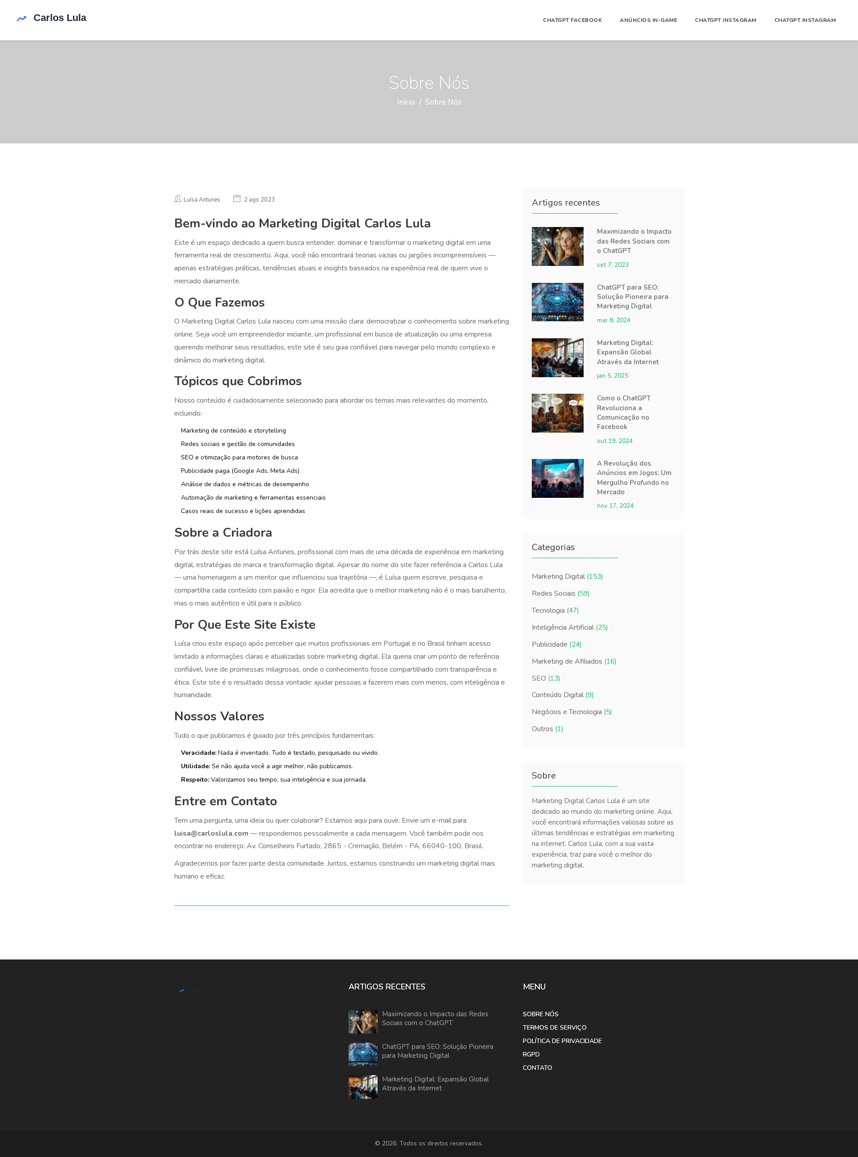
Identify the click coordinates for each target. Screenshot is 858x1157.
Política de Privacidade (562, 1041)
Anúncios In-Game (648, 20)
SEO (546, 678)
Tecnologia (555, 610)
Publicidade (557, 644)
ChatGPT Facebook (572, 20)
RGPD (531, 1054)
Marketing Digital (567, 576)
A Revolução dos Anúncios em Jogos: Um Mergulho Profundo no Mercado (634, 477)
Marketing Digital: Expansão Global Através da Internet (628, 352)
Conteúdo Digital (563, 695)
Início (406, 102)
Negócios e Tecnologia (572, 712)
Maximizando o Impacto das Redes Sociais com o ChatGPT (634, 241)
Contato (537, 1068)
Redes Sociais (561, 593)
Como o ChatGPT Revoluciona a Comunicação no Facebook (624, 412)
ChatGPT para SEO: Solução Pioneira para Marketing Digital (633, 297)
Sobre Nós (541, 1014)
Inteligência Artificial (570, 627)
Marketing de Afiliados (574, 661)
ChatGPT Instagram (726, 20)
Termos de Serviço (555, 1027)
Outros (548, 729)
